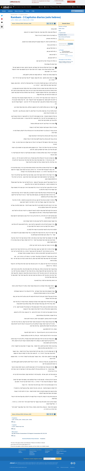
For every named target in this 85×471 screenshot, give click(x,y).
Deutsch (60, 61)
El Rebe (57, 452)
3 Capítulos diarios (23, 14)
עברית (72, 61)
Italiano (60, 62)
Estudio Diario (14, 14)
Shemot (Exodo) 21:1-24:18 (67, 52)
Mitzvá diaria (15, 431)
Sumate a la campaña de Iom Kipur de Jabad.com (41, 1)
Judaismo (46, 463)
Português (65, 62)
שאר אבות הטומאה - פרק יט (18, 426)
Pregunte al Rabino (54, 7)
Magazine (20, 452)
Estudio (4, 11)
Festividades (47, 451)
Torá (43, 463)
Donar (74, 7)
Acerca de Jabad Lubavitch (61, 451)
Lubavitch (29, 462)
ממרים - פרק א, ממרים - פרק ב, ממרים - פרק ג (22, 419)
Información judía (51, 463)
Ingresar (41, 7)
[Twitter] (74, 463)
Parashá (46, 452)
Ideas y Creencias (19, 11)
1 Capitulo (14, 424)
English (64, 61)
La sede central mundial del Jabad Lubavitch (51, 462)
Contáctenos (72, 467)
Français (68, 61)
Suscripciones (32, 454)
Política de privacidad (64, 467)
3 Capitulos (14, 417)
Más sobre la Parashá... (69, 55)
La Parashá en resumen (64, 54)
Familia (27, 11)
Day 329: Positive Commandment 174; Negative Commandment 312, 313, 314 (29, 433)
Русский (69, 62)
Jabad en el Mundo (59, 453)
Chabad (26, 462)
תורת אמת (16, 444)
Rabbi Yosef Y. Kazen (34, 463)
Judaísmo (10, 11)
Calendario (31, 452)
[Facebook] (72, 463)
